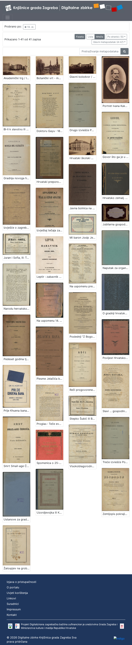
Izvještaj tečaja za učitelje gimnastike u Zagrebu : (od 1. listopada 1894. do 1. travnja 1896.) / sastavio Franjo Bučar (50, 230)
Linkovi (11, 598)
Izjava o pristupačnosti (21, 582)
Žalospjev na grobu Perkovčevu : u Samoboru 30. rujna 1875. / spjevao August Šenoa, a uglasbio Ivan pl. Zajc (17, 568)
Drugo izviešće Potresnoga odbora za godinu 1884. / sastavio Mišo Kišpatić (83, 130)
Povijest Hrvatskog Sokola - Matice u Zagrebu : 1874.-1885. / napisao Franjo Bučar (116, 358)
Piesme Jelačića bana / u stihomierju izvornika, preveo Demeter (50, 378)
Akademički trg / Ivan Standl (17, 78)
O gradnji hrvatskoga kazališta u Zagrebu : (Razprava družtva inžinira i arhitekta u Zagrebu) (116, 313)
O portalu (13, 587)
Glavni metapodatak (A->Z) (108, 42)
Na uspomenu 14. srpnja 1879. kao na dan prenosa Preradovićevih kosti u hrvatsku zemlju (50, 320)
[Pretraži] (124, 51)
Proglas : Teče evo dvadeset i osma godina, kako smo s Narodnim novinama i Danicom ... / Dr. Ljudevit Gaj (50, 423)
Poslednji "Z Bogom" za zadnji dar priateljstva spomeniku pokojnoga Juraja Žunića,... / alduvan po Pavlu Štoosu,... (83, 336)
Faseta (80, 36)
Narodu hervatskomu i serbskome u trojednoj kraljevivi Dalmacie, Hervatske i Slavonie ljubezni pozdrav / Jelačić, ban (17, 308)
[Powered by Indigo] (119, 638)
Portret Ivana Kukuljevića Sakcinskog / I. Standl (116, 106)
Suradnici (13, 604)
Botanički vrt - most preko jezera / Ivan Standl (50, 78)
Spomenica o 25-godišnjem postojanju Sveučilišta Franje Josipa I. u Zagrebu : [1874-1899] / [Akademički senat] (50, 463)
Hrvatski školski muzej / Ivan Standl (83, 158)
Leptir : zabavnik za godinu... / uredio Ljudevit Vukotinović (50, 276)
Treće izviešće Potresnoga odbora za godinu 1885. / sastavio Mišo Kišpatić (116, 462)
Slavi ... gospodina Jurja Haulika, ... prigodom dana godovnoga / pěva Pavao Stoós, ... (116, 411)
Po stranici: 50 (115, 36)
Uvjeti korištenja (17, 593)
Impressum (14, 609)
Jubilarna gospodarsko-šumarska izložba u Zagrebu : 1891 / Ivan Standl (116, 224)
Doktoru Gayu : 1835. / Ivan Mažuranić (50, 131)
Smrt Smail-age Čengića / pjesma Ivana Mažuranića (17, 466)
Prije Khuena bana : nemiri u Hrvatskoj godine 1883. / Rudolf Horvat (17, 410)
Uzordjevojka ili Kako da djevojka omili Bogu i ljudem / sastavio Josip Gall (50, 512)
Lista (90, 36)
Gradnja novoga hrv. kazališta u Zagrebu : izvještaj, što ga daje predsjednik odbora (17, 178)
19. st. (30, 26)
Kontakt (12, 615)
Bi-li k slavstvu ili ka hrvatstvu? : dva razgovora (17, 129)
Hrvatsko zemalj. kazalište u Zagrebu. (116, 198)
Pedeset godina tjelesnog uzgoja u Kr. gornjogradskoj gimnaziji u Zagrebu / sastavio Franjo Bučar (17, 359)
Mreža (99, 36)
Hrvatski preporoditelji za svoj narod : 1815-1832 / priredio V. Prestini (50, 181)
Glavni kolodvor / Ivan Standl (83, 76)
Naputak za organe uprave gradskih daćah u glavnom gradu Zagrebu (116, 268)
